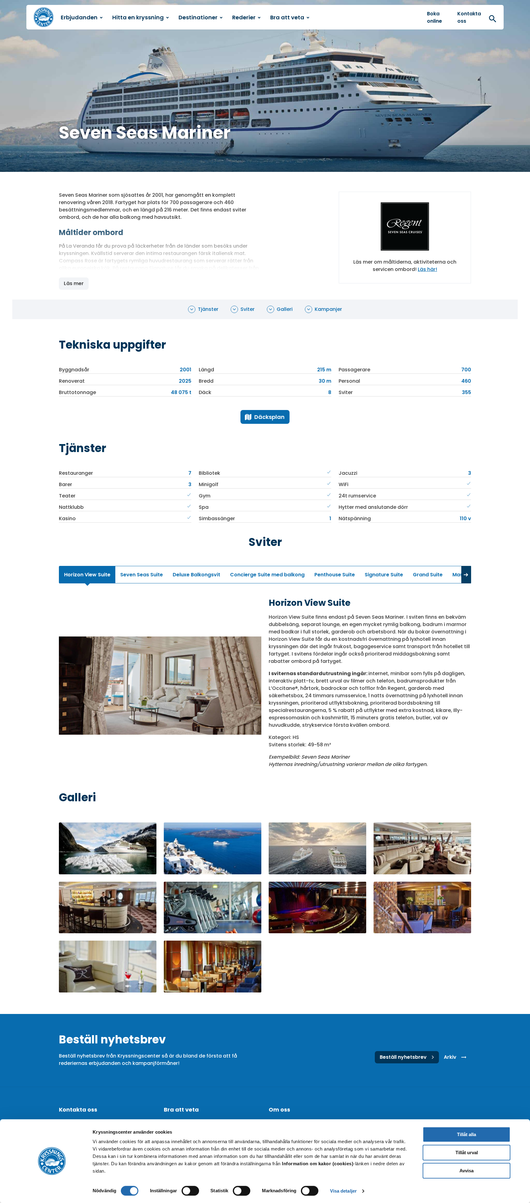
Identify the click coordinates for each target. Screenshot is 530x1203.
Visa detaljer (343, 1190)
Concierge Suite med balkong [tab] (267, 574)
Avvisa (466, 1170)
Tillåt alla (466, 1134)
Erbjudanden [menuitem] (79, 17)
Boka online (434, 17)
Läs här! (427, 269)
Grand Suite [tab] (428, 574)
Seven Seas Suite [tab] (141, 574)
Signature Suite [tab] (384, 574)
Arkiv (450, 1057)
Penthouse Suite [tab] (334, 574)
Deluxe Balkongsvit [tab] (196, 574)
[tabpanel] (265, 685)
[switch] (190, 1191)
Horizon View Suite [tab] (87, 574)
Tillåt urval (466, 1152)
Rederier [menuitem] (243, 17)
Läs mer (74, 283)
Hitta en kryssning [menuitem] (138, 17)
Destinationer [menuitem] (198, 17)
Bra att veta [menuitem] (287, 17)
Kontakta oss (469, 17)
